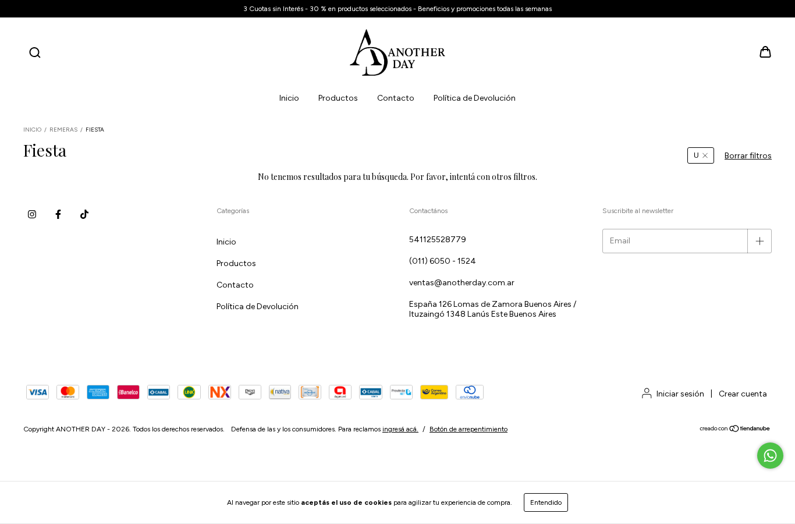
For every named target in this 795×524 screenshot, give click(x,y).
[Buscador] (35, 53)
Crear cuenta (743, 394)
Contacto (395, 98)
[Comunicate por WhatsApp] (770, 455)
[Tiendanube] (735, 430)
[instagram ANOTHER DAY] (32, 214)
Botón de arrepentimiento (468, 429)
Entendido (546, 502)
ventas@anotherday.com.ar (461, 283)
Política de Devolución (475, 98)
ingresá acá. (400, 429)
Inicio (289, 98)
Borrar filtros (748, 156)
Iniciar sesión (680, 394)
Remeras (63, 129)
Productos (338, 98)
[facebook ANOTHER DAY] (58, 214)
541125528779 (437, 240)
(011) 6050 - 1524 (442, 261)
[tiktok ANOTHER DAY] (84, 214)
